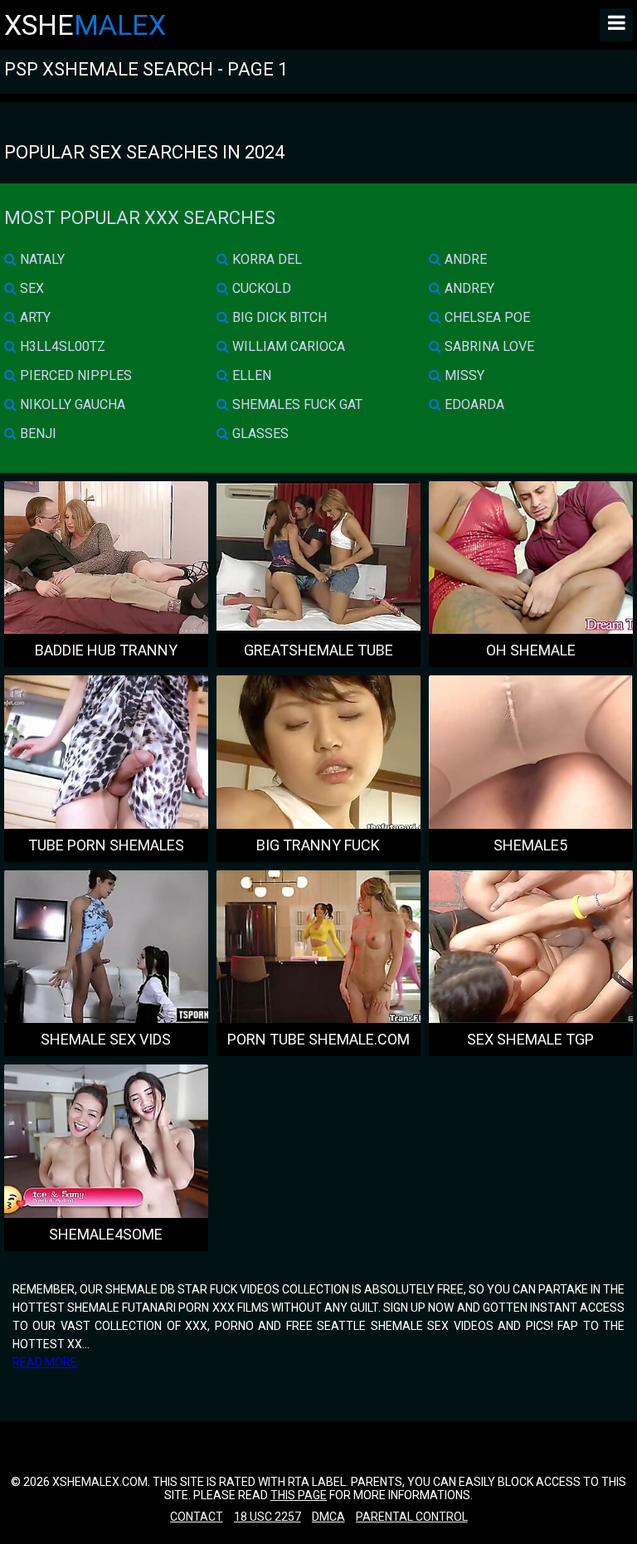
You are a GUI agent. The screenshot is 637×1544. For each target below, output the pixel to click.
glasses (259, 433)
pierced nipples (74, 375)
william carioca (287, 346)
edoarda (472, 404)
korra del (265, 259)
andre (464, 259)
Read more (44, 1362)
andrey (467, 288)
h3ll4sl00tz (61, 346)
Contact (196, 1516)
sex (30, 288)
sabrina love (487, 346)
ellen (250, 375)
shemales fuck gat (295, 404)
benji (36, 433)
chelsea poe (485, 317)
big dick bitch (278, 317)
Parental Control (412, 1516)
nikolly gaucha (71, 404)
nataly (41, 259)
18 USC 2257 (267, 1516)
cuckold (260, 288)
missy (462, 375)
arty (34, 317)
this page (298, 1495)
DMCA (328, 1516)
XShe (85, 24)
